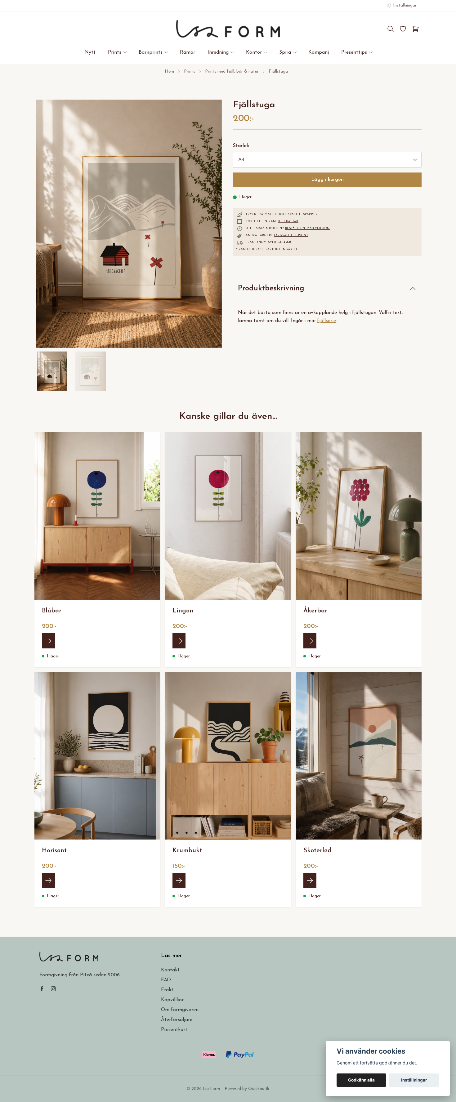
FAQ (166, 980)
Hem (169, 71)
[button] (212, 226)
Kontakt (170, 970)
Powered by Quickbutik (247, 1088)
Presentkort (174, 1029)
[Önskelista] (403, 29)
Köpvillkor (172, 999)
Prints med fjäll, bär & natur (232, 71)
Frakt (167, 990)
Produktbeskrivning (271, 288)
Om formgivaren (180, 1009)
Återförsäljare (176, 1019)
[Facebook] (41, 988)
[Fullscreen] (128, 224)
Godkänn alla (361, 1079)
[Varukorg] (415, 29)
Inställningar (414, 1079)
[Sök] (390, 29)
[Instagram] (53, 988)
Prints (189, 71)
